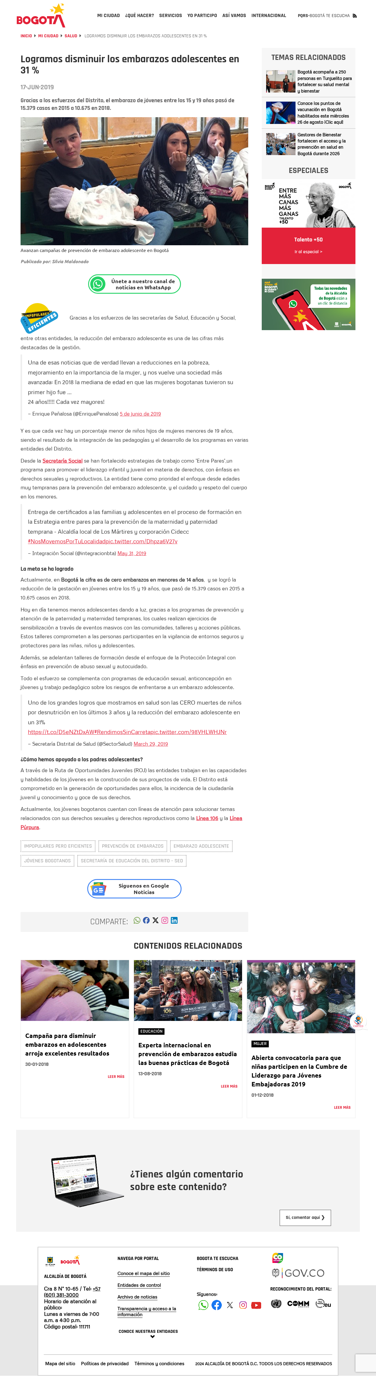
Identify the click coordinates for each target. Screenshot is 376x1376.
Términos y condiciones (159, 1363)
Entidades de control (139, 1285)
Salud (71, 36)
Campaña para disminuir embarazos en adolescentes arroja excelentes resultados (67, 1044)
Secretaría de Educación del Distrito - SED (132, 860)
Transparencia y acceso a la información (147, 1311)
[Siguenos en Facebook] (203, 1305)
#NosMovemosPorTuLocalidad (66, 541)
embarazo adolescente (201, 846)
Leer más (116, 1076)
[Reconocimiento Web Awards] (323, 1303)
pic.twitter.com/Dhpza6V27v (141, 541)
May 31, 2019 (132, 553)
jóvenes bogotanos (47, 860)
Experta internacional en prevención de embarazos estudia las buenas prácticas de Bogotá (187, 1053)
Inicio (26, 36)
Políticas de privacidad (105, 1363)
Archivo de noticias (137, 1297)
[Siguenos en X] (230, 1305)
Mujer (260, 1043)
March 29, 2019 (151, 743)
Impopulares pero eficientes (58, 846)
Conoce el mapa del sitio (144, 1273)
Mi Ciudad (48, 36)
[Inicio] (41, 15)
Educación (151, 1031)
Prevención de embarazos (133, 846)
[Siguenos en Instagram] (243, 1305)
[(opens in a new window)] (164, 922)
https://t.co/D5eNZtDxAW (61, 731)
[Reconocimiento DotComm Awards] (298, 1303)
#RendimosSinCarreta (122, 731)
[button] (137, 922)
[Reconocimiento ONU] (276, 1303)
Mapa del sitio (60, 1363)
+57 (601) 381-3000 (72, 1291)
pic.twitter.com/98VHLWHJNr (188, 731)
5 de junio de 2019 (140, 413)
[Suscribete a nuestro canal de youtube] (256, 1305)
